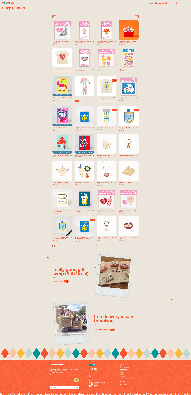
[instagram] (121, 385)
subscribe (76, 387)
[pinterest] (126, 385)
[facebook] (123, 385)
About (164, 3)
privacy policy (122, 381)
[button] (177, 3)
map (90, 376)
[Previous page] (53, 246)
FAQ (121, 365)
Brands (158, 3)
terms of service (123, 379)
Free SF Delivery (124, 370)
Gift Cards (122, 372)
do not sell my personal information (127, 378)
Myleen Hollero (60, 372)
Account (122, 374)
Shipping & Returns (124, 367)
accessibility (122, 376)
